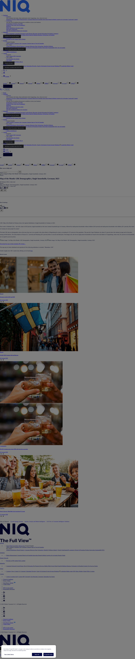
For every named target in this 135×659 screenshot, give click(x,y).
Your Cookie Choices (9, 654)
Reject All (37, 654)
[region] (28, 651)
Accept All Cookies (48, 654)
